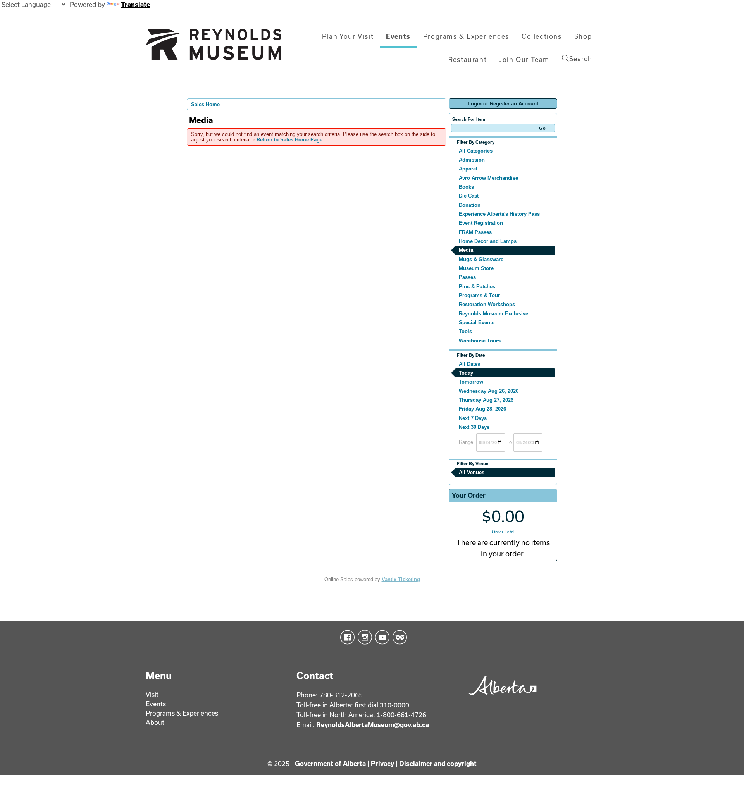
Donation (469, 205)
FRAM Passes (475, 232)
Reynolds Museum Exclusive (493, 314)
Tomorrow (471, 382)
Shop (583, 36)
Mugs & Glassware (481, 259)
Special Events (476, 322)
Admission (472, 160)
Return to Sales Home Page (289, 140)
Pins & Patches (477, 286)
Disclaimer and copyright (438, 763)
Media (466, 250)
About (155, 722)
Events (398, 36)
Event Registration (481, 223)
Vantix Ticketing (401, 579)
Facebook (346, 637)
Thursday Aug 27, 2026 (486, 400)
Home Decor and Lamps (488, 241)
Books (466, 187)
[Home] (213, 47)
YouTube (380, 637)
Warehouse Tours (480, 341)
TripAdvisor (398, 637)
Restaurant (467, 59)
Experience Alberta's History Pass (499, 214)
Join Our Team (524, 59)
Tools (465, 331)
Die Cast (469, 196)
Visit (152, 694)
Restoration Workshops (487, 304)
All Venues (471, 472)
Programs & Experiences (466, 36)
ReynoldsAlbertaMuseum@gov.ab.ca (372, 724)
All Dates (469, 364)
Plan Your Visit (348, 36)
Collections (542, 36)
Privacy (382, 763)
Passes (467, 277)
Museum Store (476, 268)
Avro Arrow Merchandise (488, 178)
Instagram (363, 637)
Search (580, 58)
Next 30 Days (474, 427)
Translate (135, 4)
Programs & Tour (479, 295)
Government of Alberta (330, 763)
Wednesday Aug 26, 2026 (488, 391)
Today (466, 373)
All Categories (476, 151)
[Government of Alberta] (500, 697)
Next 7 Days (473, 418)
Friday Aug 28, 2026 (482, 409)
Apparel (468, 169)
